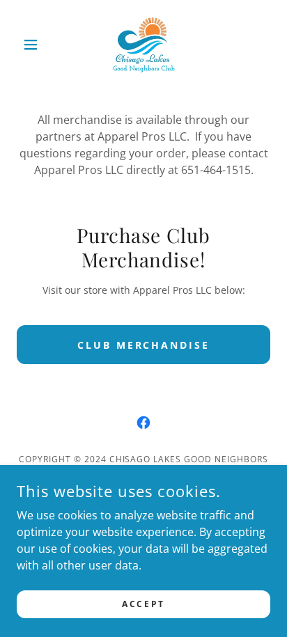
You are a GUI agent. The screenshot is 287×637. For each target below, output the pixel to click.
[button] (36, 44)
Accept (143, 604)
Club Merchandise (143, 345)
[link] (144, 44)
